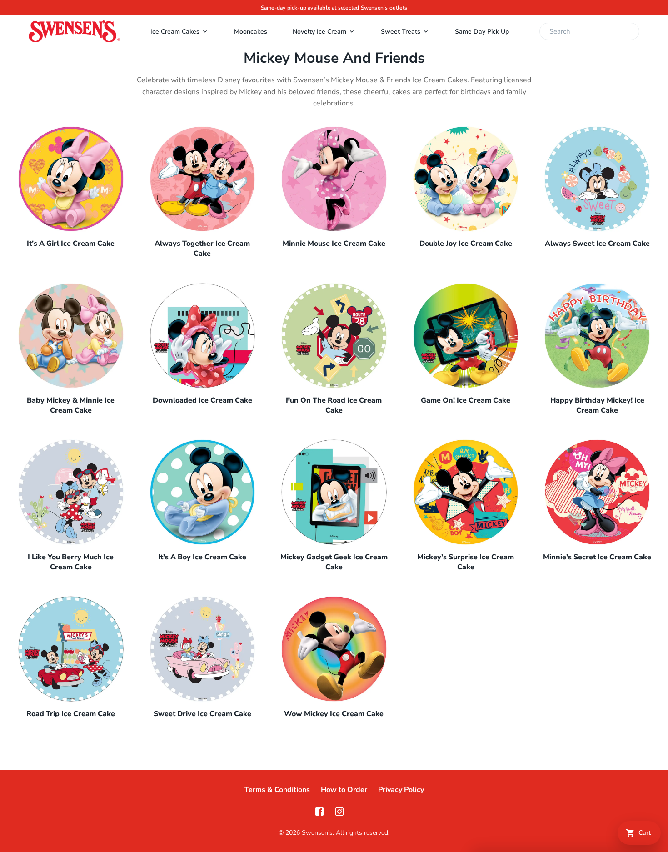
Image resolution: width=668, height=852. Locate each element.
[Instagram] (339, 811)
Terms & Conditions (277, 790)
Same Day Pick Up (482, 31)
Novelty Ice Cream (319, 31)
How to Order (344, 790)
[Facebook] (319, 811)
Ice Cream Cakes (174, 31)
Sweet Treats (400, 31)
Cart (644, 832)
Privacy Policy (401, 790)
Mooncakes (250, 31)
